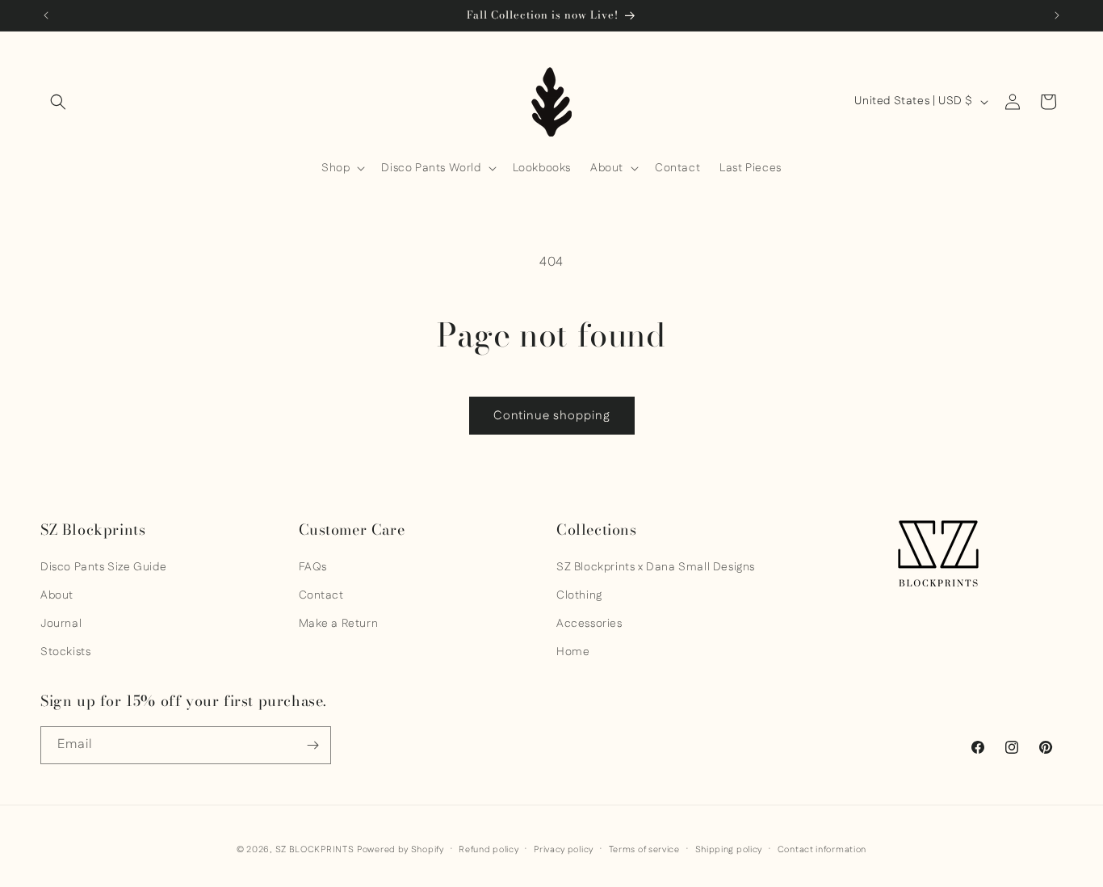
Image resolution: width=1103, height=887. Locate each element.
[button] (58, 102)
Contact (321, 595)
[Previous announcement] (46, 15)
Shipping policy (729, 849)
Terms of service (644, 849)
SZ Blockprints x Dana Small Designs (655, 567)
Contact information (822, 849)
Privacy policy (563, 849)
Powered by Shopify (400, 849)
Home (572, 652)
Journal (61, 624)
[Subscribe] (312, 745)
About (56, 595)
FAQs (313, 567)
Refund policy (488, 849)
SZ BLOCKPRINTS (314, 849)
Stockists (65, 652)
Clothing (579, 595)
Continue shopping (551, 415)
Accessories (589, 624)
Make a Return (339, 624)
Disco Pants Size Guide (103, 567)
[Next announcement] (1057, 15)
